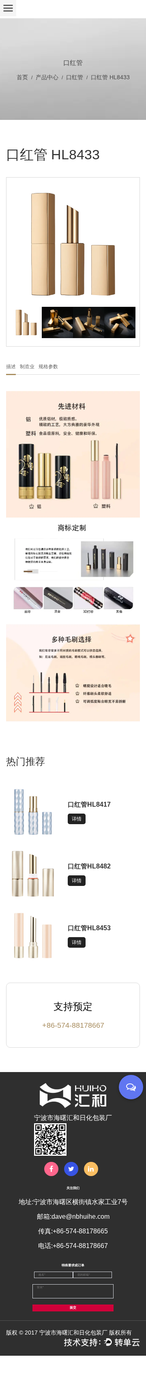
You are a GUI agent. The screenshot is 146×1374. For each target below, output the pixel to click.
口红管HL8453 (89, 928)
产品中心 (47, 77)
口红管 (74, 77)
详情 (77, 819)
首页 (22, 77)
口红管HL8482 (89, 866)
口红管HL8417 (89, 804)
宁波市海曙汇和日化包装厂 (73, 1332)
